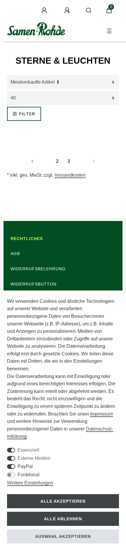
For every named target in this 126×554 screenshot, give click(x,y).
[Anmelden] (45, 11)
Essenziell (28, 449)
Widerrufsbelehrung (38, 268)
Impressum (101, 413)
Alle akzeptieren (63, 501)
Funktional (29, 474)
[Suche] (89, 10)
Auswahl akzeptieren (63, 536)
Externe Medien (34, 458)
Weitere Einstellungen (30, 482)
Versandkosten (70, 175)
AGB (15, 253)
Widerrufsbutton (34, 284)
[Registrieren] (68, 11)
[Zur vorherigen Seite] (39, 161)
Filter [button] (27, 114)
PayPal (25, 466)
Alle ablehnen (63, 518)
